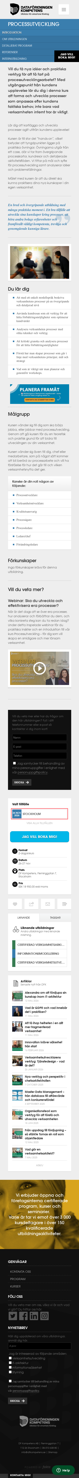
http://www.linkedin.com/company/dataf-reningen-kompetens (34, 1316)
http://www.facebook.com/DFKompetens (23, 1316)
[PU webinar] (39, 686)
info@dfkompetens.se (33, 1452)
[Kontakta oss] (39, 405)
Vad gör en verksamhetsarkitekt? (40, 1151)
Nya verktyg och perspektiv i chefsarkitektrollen (45, 1079)
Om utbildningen (14, 39)
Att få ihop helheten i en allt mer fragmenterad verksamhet (44, 1027)
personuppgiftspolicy (32, 772)
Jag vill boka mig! (66, 55)
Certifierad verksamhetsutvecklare (42, 962)
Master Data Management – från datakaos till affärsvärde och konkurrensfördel (44, 1096)
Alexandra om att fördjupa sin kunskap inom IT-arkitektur (45, 995)
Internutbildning (14, 59)
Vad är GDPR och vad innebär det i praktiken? (46, 1010)
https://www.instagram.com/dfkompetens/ (44, 1316)
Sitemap (53, 1452)
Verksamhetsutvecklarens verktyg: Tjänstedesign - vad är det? (44, 1061)
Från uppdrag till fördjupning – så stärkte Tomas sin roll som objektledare (45, 1134)
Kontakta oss (20, 1272)
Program (17, 1279)
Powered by (37, 1467)
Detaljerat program (17, 45)
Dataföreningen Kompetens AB (31, 9)
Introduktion (11, 32)
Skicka (19, 782)
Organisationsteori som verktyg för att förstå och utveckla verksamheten (42, 1115)
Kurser (15, 1286)
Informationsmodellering (38, 953)
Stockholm (32, 814)
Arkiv (39, 1165)
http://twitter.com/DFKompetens (13, 1316)
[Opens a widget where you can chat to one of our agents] (63, 1470)
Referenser (10, 52)
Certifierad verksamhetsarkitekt (42, 945)
